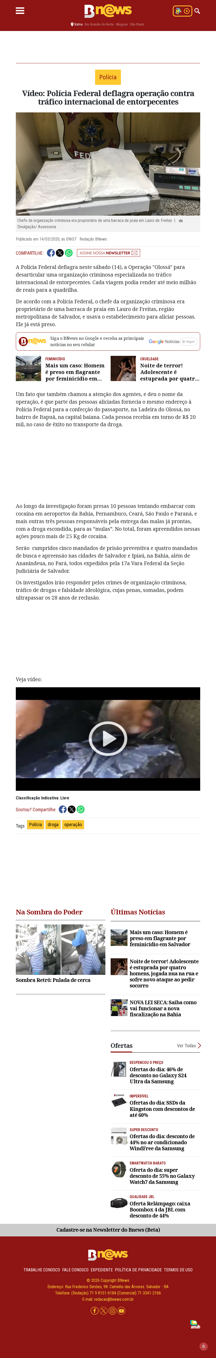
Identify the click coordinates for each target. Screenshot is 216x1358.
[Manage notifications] (203, 1346)
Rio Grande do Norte (99, 24)
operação (73, 824)
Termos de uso (178, 1269)
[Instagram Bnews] (113, 1311)
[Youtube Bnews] (121, 1311)
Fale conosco (75, 1269)
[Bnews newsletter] (108, 253)
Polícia (35, 824)
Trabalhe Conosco (41, 1269)
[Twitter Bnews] (104, 1311)
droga (53, 824)
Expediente (102, 1269)
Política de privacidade (138, 1269)
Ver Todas (186, 1045)
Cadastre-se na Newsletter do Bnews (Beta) (108, 1229)
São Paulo (137, 24)
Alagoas (122, 24)
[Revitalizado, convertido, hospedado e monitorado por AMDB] (195, 1323)
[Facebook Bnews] (95, 1311)
